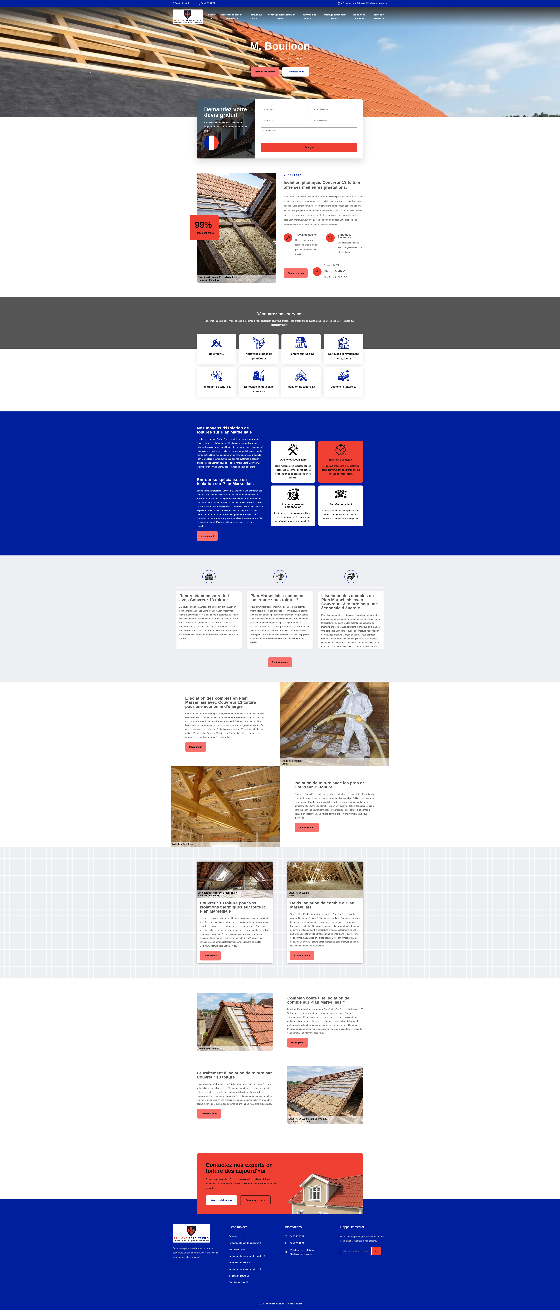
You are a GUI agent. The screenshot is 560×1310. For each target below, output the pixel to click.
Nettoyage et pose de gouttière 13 (232, 16)
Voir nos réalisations (265, 71)
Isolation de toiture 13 (359, 16)
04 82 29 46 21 (183, 3)
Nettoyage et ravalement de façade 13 (281, 16)
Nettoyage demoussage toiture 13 (334, 16)
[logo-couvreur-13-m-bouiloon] (188, 16)
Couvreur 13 (211, 16)
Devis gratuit (207, 536)
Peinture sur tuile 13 (256, 16)
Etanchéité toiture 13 (379, 16)
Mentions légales (294, 1303)
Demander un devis (255, 1200)
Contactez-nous (296, 71)
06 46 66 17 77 (208, 3)
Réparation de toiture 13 (309, 16)
